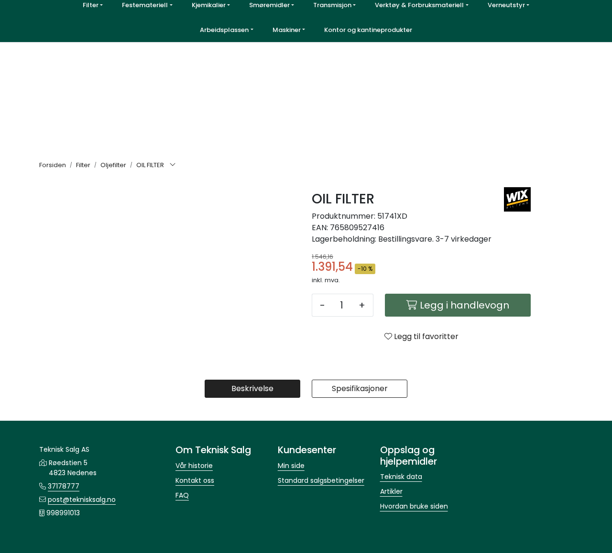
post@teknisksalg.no (82, 499)
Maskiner (287, 29)
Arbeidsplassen (224, 29)
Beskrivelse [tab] (252, 388)
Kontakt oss (194, 480)
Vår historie (194, 465)
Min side (291, 465)
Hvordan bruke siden (414, 506)
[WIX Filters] (517, 199)
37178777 (63, 486)
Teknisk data (401, 476)
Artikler (391, 491)
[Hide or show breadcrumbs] (172, 165)
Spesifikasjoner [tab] (360, 388)
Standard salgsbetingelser (321, 480)
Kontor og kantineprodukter (368, 29)
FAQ (182, 495)
